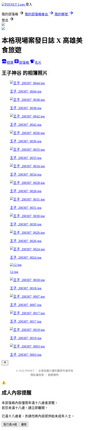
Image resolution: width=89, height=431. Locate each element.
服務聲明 (53, 374)
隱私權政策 (37, 374)
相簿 (10, 62)
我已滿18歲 (10, 424)
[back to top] (5, 362)
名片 (38, 62)
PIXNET (29, 370)
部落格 (24, 62)
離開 (23, 424)
